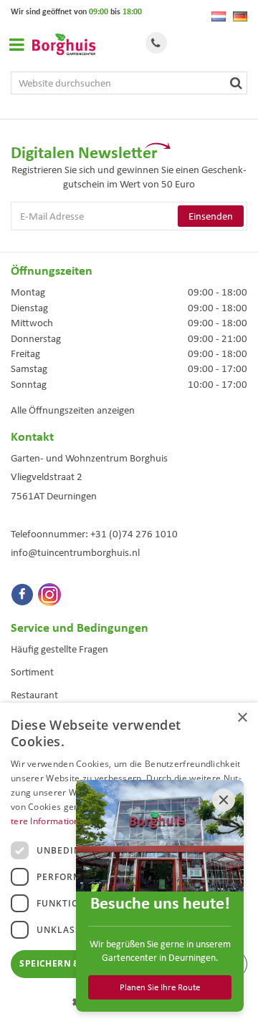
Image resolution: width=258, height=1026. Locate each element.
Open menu (16, 44)
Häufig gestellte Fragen (59, 649)
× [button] (241, 718)
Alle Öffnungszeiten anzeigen (73, 410)
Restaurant (34, 695)
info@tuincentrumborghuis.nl (75, 552)
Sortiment (32, 672)
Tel (156, 43)
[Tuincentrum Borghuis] (63, 44)
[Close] (223, 799)
